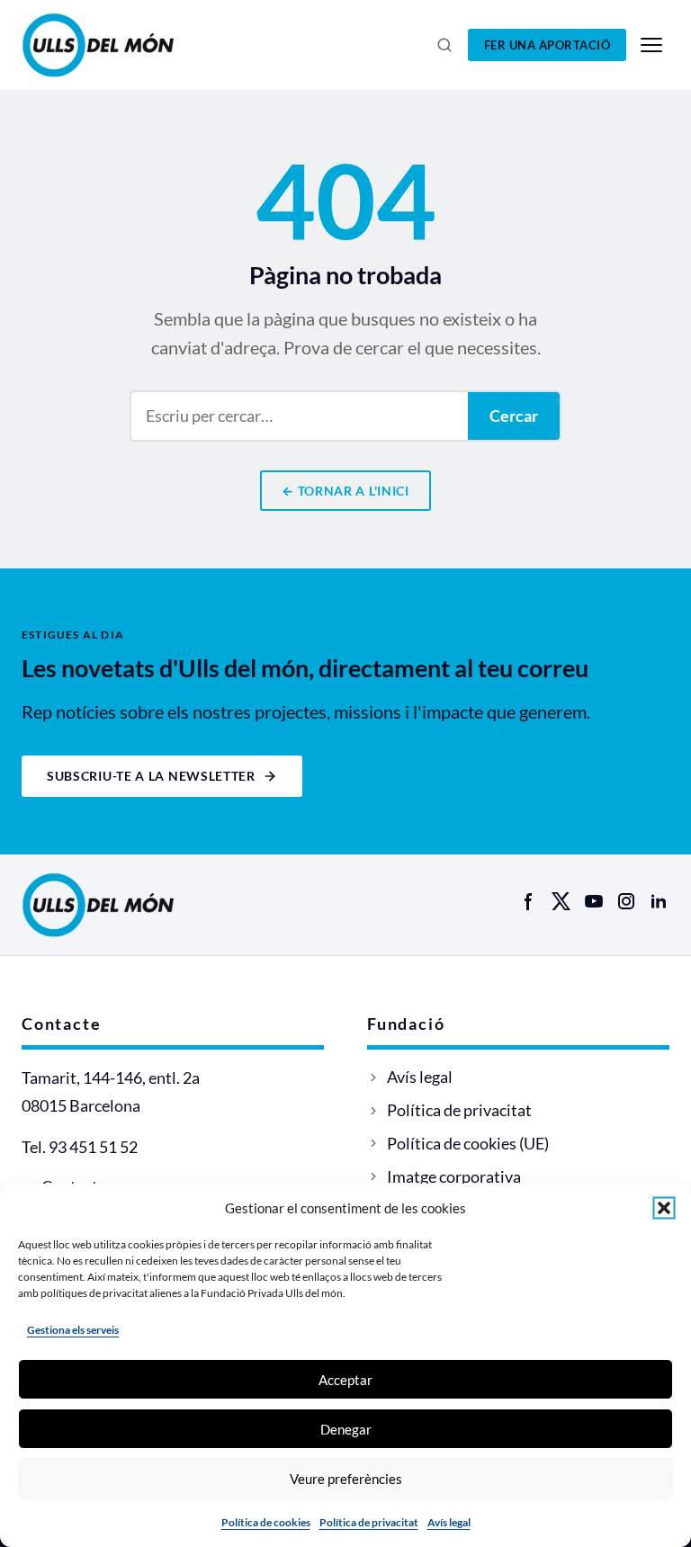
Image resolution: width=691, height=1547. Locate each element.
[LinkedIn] (658, 901)
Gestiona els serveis (73, 1330)
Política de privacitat (368, 1522)
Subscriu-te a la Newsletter (151, 775)
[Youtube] (594, 901)
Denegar (346, 1429)
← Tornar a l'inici (345, 490)
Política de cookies (265, 1522)
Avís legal (449, 1522)
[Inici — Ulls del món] (125, 45)
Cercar (513, 415)
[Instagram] (626, 901)
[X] (561, 901)
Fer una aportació (547, 45)
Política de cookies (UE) (468, 1143)
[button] (664, 1208)
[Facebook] (529, 901)
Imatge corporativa (454, 1176)
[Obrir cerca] (444, 45)
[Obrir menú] (651, 45)
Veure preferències (346, 1479)
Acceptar (345, 1380)
